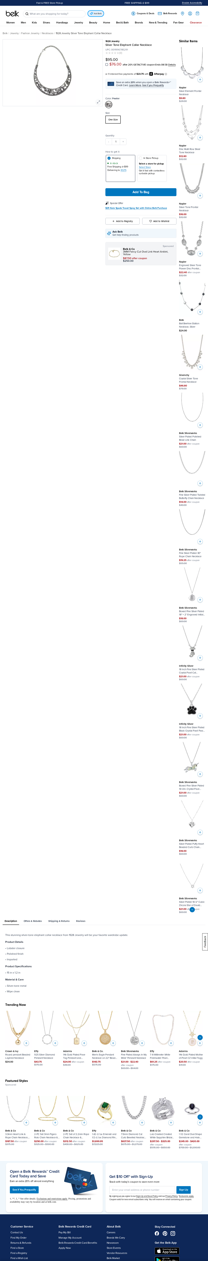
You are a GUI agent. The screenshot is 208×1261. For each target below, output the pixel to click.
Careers (111, 1232)
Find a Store (17, 1248)
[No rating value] (112, 53)
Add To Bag (141, 192)
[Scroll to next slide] (200, 1037)
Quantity (109, 135)
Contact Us (17, 1232)
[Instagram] (173, 1233)
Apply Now (65, 1248)
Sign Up (183, 1189)
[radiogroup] (141, 120)
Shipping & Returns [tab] (59, 921)
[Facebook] (157, 1233)
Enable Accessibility (192, 2)
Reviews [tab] (80, 921)
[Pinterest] (165, 1233)
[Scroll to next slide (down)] (192, 909)
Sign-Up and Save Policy (147, 1196)
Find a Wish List (19, 1258)
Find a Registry (19, 1253)
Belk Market (113, 1258)
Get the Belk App (166, 1243)
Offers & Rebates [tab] (33, 921)
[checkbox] (106, 64)
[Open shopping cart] (197, 13)
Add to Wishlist (161, 221)
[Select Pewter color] (108, 104)
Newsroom (113, 1243)
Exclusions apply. (186, 1196)
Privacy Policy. (171, 1196)
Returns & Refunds (21, 1243)
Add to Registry (124, 221)
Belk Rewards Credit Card (75, 1226)
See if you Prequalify (153, 85)
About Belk (114, 1226)
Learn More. (135, 85)
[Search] (27, 14)
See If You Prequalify (24, 1189)
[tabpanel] (104, 963)
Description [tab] (11, 921)
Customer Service (22, 1226)
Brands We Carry (116, 1237)
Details (172, 64)
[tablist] (104, 921)
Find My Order (18, 1237)
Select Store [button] (145, 167)
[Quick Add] (200, 79)
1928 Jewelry (112, 41)
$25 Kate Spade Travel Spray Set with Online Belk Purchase (136, 208)
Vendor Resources (117, 1253)
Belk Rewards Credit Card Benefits (78, 1243)
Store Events (114, 1248)
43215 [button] (123, 170)
